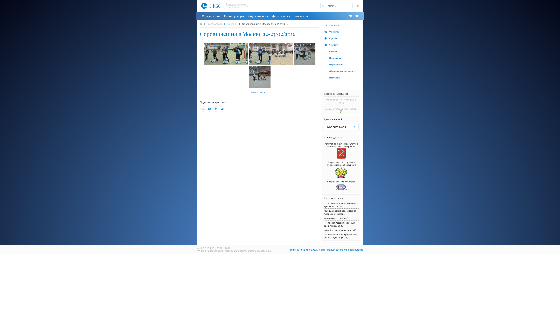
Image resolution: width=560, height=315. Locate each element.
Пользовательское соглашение (345, 249)
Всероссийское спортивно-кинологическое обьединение (341, 163)
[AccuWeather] (341, 111)
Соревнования (258, 16)
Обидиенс (334, 31)
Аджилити (334, 25)
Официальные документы (342, 71)
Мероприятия (336, 64)
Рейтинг (333, 51)
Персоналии (335, 58)
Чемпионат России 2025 (336, 218)
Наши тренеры (234, 16)
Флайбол (333, 44)
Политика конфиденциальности (306, 249)
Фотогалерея (281, 16)
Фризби (333, 38)
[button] (358, 6)
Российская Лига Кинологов (341, 181)
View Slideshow (259, 92)
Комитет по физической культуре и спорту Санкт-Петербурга (341, 145)
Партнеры (334, 77)
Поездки (232, 23)
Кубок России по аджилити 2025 (340, 230)
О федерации (211, 16)
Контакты (301, 16)
